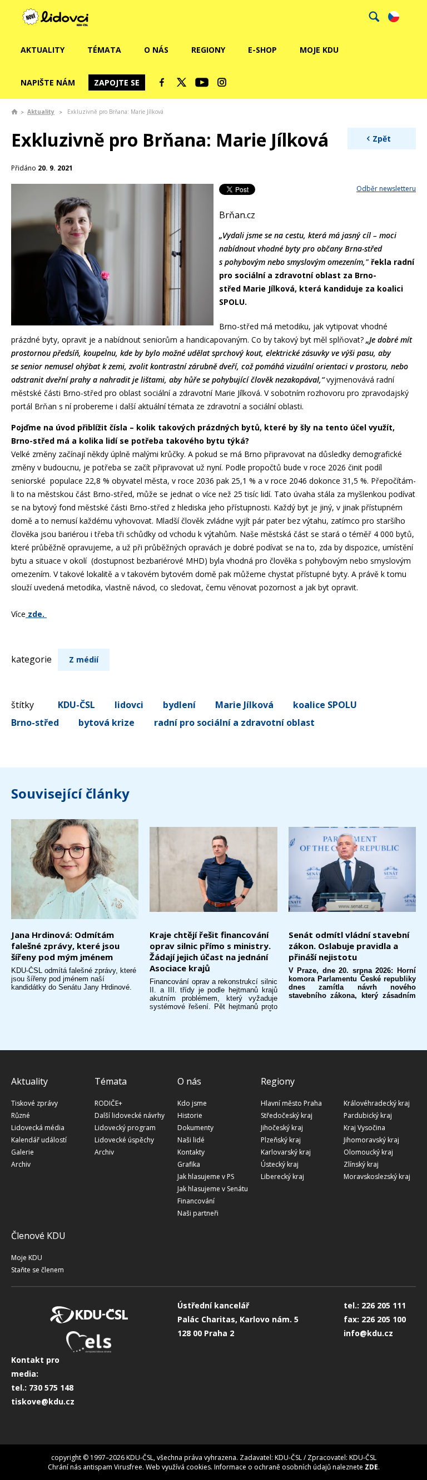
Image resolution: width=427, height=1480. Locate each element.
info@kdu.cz (368, 1333)
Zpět (382, 138)
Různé (20, 1115)
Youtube (202, 82)
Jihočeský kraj (282, 1127)
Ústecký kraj (280, 1164)
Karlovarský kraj (286, 1152)
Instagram (222, 82)
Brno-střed (35, 722)
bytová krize (106, 722)
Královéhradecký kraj (377, 1103)
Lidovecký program (125, 1127)
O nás (156, 49)
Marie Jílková (244, 705)
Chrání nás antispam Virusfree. (96, 1467)
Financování (196, 1201)
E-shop (262, 49)
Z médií (83, 659)
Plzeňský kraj (281, 1140)
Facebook (162, 82)
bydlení (179, 705)
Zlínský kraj (361, 1164)
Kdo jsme (192, 1103)
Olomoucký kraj (368, 1152)
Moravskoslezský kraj (377, 1176)
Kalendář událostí (39, 1140)
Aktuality (42, 49)
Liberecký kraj (282, 1176)
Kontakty (191, 1152)
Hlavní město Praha (291, 1103)
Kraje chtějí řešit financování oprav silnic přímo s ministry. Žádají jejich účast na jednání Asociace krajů (210, 951)
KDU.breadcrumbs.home (14, 111)
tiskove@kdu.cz (43, 1401)
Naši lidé (191, 1140)
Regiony (208, 49)
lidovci (129, 705)
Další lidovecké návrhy (130, 1115)
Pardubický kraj (368, 1115)
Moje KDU (319, 49)
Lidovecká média (37, 1127)
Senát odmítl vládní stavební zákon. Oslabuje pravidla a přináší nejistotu (349, 945)
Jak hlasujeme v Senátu (212, 1188)
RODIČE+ (108, 1103)
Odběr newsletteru (386, 188)
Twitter (182, 82)
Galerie (22, 1152)
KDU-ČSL (76, 705)
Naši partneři (198, 1213)
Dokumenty (195, 1127)
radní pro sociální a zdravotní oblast (234, 722)
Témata (104, 49)
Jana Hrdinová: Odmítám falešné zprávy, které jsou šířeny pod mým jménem (65, 945)
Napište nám (48, 82)
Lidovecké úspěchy (124, 1140)
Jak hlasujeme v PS (205, 1176)
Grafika (188, 1164)
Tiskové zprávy (34, 1103)
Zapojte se (117, 82)
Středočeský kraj (286, 1115)
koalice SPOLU (325, 705)
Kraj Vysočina (364, 1127)
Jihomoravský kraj (371, 1140)
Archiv (21, 1164)
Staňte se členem (37, 1270)
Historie (189, 1115)
